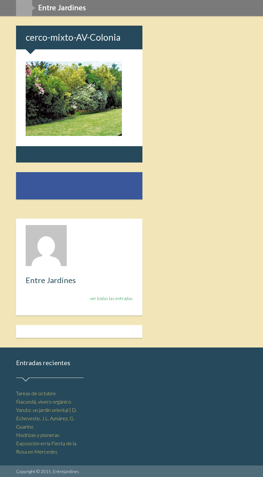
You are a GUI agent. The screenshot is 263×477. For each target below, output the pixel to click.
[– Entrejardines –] (53, 10)
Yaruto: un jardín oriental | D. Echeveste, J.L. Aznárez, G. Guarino (46, 418)
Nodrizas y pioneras (37, 435)
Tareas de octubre (36, 393)
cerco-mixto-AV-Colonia (73, 37)
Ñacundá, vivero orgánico (43, 401)
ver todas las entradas (111, 298)
